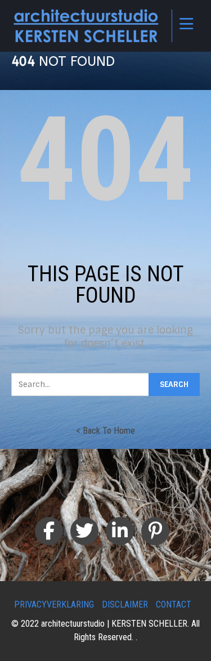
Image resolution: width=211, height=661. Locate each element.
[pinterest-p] (155, 531)
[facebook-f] (49, 531)
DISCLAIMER (125, 604)
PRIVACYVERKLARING (54, 604)
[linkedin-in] (120, 531)
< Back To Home (105, 430)
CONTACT (173, 604)
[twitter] (84, 531)
